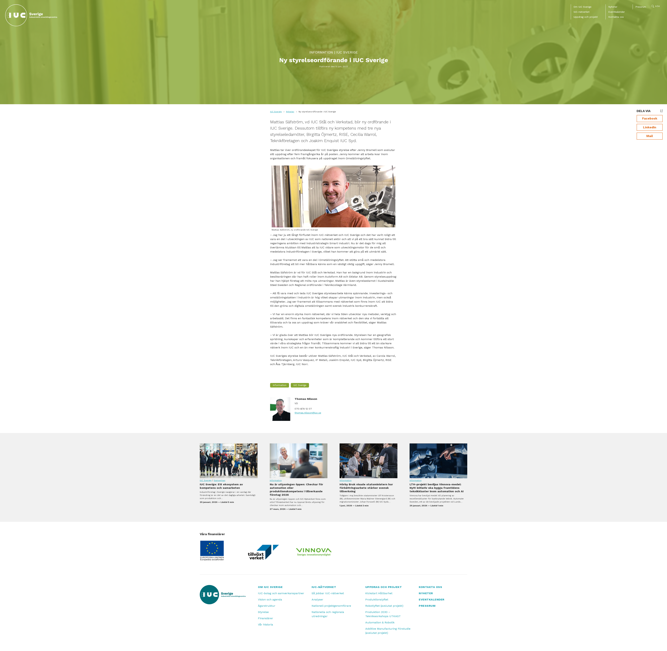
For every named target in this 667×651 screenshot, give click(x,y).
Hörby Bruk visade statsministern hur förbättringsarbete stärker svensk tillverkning (368, 460)
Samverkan (219, 480)
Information (321, 52)
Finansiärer (265, 618)
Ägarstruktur (266, 605)
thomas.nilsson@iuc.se (308, 412)
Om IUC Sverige (582, 6)
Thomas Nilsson (306, 399)
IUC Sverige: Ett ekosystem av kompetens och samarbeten (229, 460)
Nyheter (612, 6)
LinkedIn (649, 127)
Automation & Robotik (379, 622)
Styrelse (263, 612)
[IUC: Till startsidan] (31, 15)
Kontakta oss (616, 16)
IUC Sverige (347, 52)
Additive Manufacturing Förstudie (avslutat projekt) (387, 630)
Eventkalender (616, 11)
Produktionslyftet (376, 599)
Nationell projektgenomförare (331, 605)
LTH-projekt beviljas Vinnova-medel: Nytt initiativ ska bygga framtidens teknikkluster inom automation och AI (438, 460)
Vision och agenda (270, 599)
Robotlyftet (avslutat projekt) (384, 605)
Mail (649, 136)
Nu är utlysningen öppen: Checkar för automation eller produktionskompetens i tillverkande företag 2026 (299, 460)
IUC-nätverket (582, 11)
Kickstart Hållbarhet (378, 593)
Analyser (317, 599)
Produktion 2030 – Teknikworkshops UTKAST (383, 614)
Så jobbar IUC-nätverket (328, 593)
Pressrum (640, 6)
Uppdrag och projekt (586, 16)
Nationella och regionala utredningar (328, 614)
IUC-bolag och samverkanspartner (281, 593)
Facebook (649, 118)
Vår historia (265, 624)
